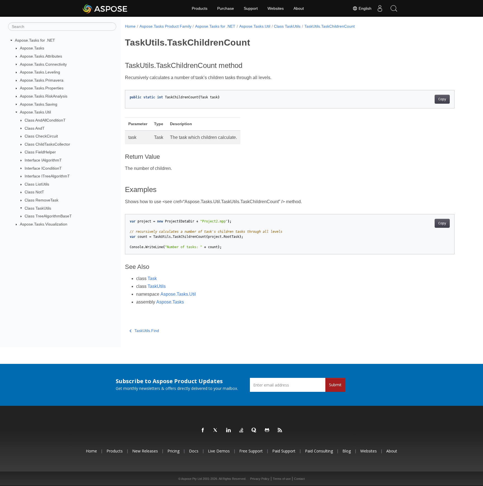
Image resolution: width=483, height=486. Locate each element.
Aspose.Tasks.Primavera (41, 80)
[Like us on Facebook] (203, 430)
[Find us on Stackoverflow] (241, 430)
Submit (335, 384)
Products (199, 8)
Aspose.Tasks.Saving (38, 104)
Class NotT (34, 192)
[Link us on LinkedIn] (228, 430)
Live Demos (219, 451)
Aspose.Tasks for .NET (35, 40)
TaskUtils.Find (146, 330)
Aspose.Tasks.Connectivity (43, 64)
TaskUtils (157, 286)
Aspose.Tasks (32, 48)
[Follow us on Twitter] (215, 430)
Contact (299, 478)
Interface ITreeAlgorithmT (47, 176)
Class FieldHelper (40, 152)
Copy (442, 99)
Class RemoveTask (41, 200)
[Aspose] (105, 8)
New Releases (145, 451)
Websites (275, 8)
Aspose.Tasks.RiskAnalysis (43, 96)
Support (251, 8)
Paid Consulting (319, 451)
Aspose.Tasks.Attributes (41, 56)
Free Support (251, 451)
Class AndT (35, 128)
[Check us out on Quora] (254, 430)
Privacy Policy (259, 478)
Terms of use (282, 478)
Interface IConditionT (43, 168)
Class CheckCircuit (41, 136)
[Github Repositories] (267, 430)
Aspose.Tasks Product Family (165, 26)
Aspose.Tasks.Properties (41, 88)
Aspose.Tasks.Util (35, 112)
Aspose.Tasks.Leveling (40, 72)
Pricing (173, 451)
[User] (380, 8)
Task (152, 278)
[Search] (394, 8)
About (298, 8)
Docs (193, 451)
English (364, 8)
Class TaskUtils (38, 208)
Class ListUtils (37, 184)
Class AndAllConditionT (45, 120)
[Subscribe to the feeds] (280, 430)
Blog (346, 451)
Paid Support (283, 451)
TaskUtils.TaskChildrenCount (329, 26)
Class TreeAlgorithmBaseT (48, 216)
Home (130, 26)
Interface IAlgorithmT (43, 160)
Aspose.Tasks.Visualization (43, 224)
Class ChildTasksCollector (47, 144)
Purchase (225, 8)
